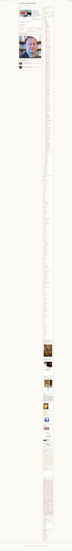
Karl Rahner (45, 258)
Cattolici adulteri (45, 206)
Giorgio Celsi (45, 248)
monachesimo (45, 278)
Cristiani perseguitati (47, 30)
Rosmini (44, 313)
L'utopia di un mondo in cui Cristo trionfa (47, 58)
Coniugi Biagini (50, 487)
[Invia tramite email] (26, 21)
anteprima (45, 186)
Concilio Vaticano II (46, 211)
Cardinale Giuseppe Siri (46, 204)
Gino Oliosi (45, 247)
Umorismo (45, 514)
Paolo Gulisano (45, 294)
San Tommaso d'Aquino (46, 314)
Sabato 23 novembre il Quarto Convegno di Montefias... (47, 62)
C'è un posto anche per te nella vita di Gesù (48, 51)
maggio (46, 159)
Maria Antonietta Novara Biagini (47, 270)
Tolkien (44, 331)
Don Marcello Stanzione (46, 223)
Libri (21, 22)
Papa (44, 296)
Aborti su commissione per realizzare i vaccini (27, 66)
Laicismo (45, 259)
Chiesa (45, 486)
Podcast (44, 300)
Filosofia (45, 241)
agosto (46, 156)
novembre (46, 23)
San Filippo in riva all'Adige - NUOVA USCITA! (47, 138)
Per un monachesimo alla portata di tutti (48, 145)
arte (44, 192)
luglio (45, 157)
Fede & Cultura (45, 240)
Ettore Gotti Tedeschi (46, 235)
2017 (45, 165)
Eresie (45, 29)
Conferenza (45, 212)
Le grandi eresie (38, 18)
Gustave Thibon (45, 253)
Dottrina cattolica (46, 224)
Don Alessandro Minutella (47, 218)
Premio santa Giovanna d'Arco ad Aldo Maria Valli (47, 73)
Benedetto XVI (47, 483)
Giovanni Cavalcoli (46, 496)
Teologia (51, 513)
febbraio (46, 162)
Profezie (49, 509)
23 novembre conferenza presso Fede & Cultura (48, 71)
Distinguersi (46, 126)
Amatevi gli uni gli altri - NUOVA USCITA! (47, 116)
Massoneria (45, 276)
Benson (44, 198)
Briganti (44, 200)
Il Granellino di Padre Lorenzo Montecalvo (26, 62)
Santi (44, 318)
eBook (47, 490)
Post (45, 9)
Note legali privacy (46, 450)
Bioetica (44, 199)
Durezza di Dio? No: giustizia (47, 38)
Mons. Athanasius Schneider (47, 282)
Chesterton (51, 485)
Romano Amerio (45, 510)
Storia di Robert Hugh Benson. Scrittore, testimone (47, 56)
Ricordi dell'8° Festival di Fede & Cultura (48, 75)
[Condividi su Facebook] (28, 21)
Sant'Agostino (49, 511)
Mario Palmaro (45, 272)
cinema (44, 210)
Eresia (44, 234)
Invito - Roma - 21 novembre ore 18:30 (47, 54)
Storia (48, 513)
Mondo (47, 504)
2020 (45, 20)
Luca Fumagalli (48, 500)
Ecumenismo (45, 229)
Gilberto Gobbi (45, 246)
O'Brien (44, 289)
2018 (45, 164)
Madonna (52, 500)
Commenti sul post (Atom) (31, 31)
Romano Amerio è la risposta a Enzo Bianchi (48, 120)
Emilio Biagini (50, 492)
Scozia (44, 320)
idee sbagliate (45, 254)
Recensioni (24, 22)
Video (44, 336)
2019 (45, 21)
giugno (46, 158)
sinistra (44, 512)
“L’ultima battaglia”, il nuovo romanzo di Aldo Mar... (48, 69)
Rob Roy (45, 308)
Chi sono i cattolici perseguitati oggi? (47, 115)
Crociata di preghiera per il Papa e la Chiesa (24, 60)
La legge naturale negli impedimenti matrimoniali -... (47, 110)
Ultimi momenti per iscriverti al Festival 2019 (47, 88)
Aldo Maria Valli (45, 180)
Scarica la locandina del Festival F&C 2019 (48, 143)
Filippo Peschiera (45, 533)
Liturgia (44, 264)
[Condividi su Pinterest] (29, 21)
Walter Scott (45, 338)
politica (44, 301)
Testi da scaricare (46, 330)
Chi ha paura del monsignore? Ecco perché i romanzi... (47, 93)
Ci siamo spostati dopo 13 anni (23, 33)
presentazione (45, 509)
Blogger (47, 545)
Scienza (44, 319)
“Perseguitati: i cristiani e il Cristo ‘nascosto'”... (48, 47)
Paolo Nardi (45, 295)
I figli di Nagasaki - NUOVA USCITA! (47, 147)
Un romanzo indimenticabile (47, 142)
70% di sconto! (46, 24)
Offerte (44, 290)
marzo (46, 161)
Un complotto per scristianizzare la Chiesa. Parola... (47, 26)
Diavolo (44, 216)
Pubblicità (45, 306)
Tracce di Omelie (46, 332)
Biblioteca (45, 525)
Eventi (44, 236)
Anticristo (45, 188)
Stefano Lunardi (45, 540)
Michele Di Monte (46, 277)
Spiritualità (45, 325)
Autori (44, 483)
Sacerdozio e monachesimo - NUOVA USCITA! (48, 151)
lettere (44, 260)
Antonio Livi (45, 189)
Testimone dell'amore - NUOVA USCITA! (47, 89)
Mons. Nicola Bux (46, 283)
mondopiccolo (50, 504)
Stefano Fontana (46, 326)
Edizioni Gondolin (46, 230)
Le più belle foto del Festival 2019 (47, 64)
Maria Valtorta (45, 271)
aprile (45, 160)
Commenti (45, 10)
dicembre (46, 22)
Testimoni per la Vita (46, 426)
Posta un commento (22, 25)
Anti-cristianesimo (46, 187)
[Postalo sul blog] (27, 21)
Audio (44, 194)
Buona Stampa (47, 484)
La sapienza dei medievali (48, 127)
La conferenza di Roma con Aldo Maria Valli (47, 46)
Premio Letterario (46, 302)
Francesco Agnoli (46, 242)
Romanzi (45, 312)
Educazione (45, 492)
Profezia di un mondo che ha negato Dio (48, 65)
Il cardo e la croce (47, 99)
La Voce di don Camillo (27, 3)
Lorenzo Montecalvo (46, 266)
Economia (45, 228)
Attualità (44, 193)
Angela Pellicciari (46, 183)
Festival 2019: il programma (47, 113)
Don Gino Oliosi (48, 489)
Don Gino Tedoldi (46, 222)
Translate (49, 520)
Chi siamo (45, 527)
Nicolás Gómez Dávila (50, 505)
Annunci (47, 481)
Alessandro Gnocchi (46, 181)
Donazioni (45, 526)
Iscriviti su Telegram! (47, 78)
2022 (45, 18)
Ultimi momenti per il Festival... (47, 98)
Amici (44, 182)
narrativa (46, 505)
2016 (45, 166)
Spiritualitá (45, 324)
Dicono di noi (45, 217)
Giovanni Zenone (45, 535)
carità (44, 205)
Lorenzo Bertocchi (46, 265)
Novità (44, 288)
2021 (45, 19)
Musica (44, 284)
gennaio (46, 163)
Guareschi (45, 252)
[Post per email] (25, 21)
